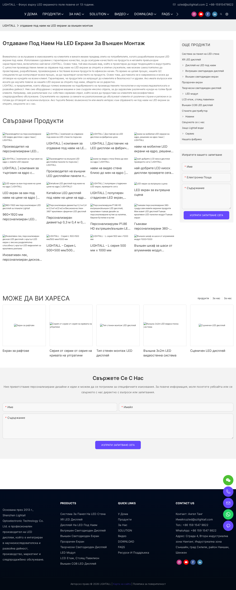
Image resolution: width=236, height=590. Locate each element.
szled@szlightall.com (191, 4)
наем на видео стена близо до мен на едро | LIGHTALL (107, 170)
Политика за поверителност (149, 583)
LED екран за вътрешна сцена (152, 192)
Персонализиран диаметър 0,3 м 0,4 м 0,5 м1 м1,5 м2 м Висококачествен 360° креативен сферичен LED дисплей (65, 220)
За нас (228, 298)
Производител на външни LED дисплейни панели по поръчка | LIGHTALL (66, 173)
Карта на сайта (121, 583)
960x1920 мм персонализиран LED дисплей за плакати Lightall (18, 217)
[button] (177, 14)
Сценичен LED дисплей (207, 350)
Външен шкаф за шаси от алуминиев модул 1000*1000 (153, 248)
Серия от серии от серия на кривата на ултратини (71, 353)
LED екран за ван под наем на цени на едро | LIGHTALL (20, 195)
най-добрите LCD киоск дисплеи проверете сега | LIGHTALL (153, 170)
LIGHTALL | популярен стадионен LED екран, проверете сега (107, 195)
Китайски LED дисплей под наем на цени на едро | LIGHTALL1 (66, 195)
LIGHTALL (9, 25)
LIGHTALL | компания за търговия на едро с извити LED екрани (21, 170)
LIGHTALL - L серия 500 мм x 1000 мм (108, 248)
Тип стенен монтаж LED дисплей (114, 353)
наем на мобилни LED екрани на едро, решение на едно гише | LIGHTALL (153, 149)
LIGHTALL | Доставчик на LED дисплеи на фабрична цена (110, 146)
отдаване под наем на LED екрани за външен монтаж (56, 25)
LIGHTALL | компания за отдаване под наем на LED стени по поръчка (66, 146)
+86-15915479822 (221, 4)
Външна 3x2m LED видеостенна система (159, 353)
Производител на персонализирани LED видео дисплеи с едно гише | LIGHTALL (19, 149)
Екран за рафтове (16, 350)
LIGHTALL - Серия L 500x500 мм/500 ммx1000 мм (61, 248)
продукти (203, 298)
